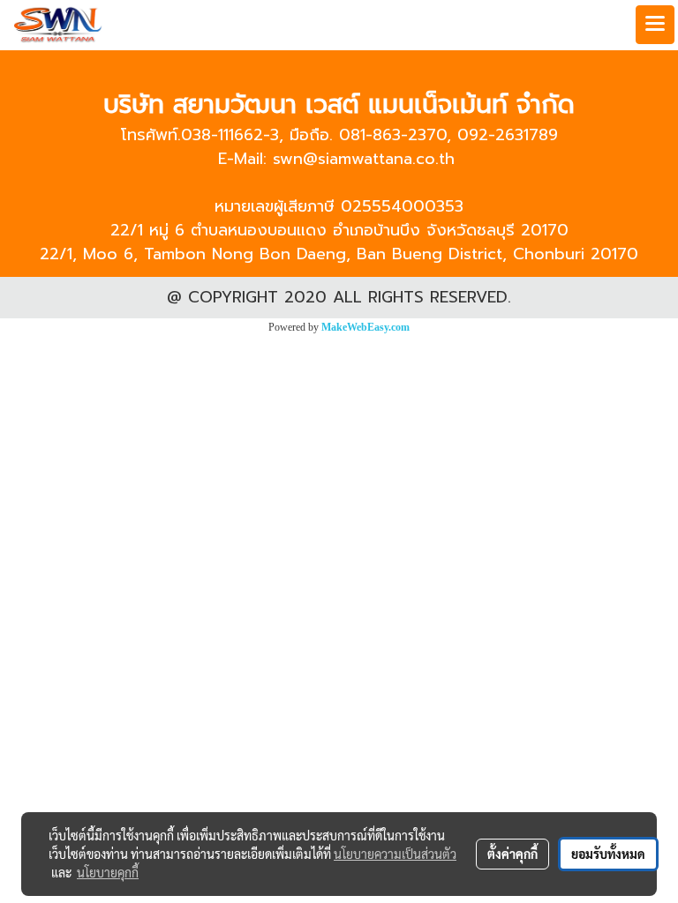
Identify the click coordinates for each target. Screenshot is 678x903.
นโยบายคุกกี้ (108, 872)
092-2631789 (507, 135)
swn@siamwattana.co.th (364, 158)
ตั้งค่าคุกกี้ (512, 854)
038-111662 (222, 135)
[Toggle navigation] (655, 24)
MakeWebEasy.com (365, 327)
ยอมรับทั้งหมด (608, 854)
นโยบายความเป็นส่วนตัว (395, 854)
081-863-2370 (393, 135)
